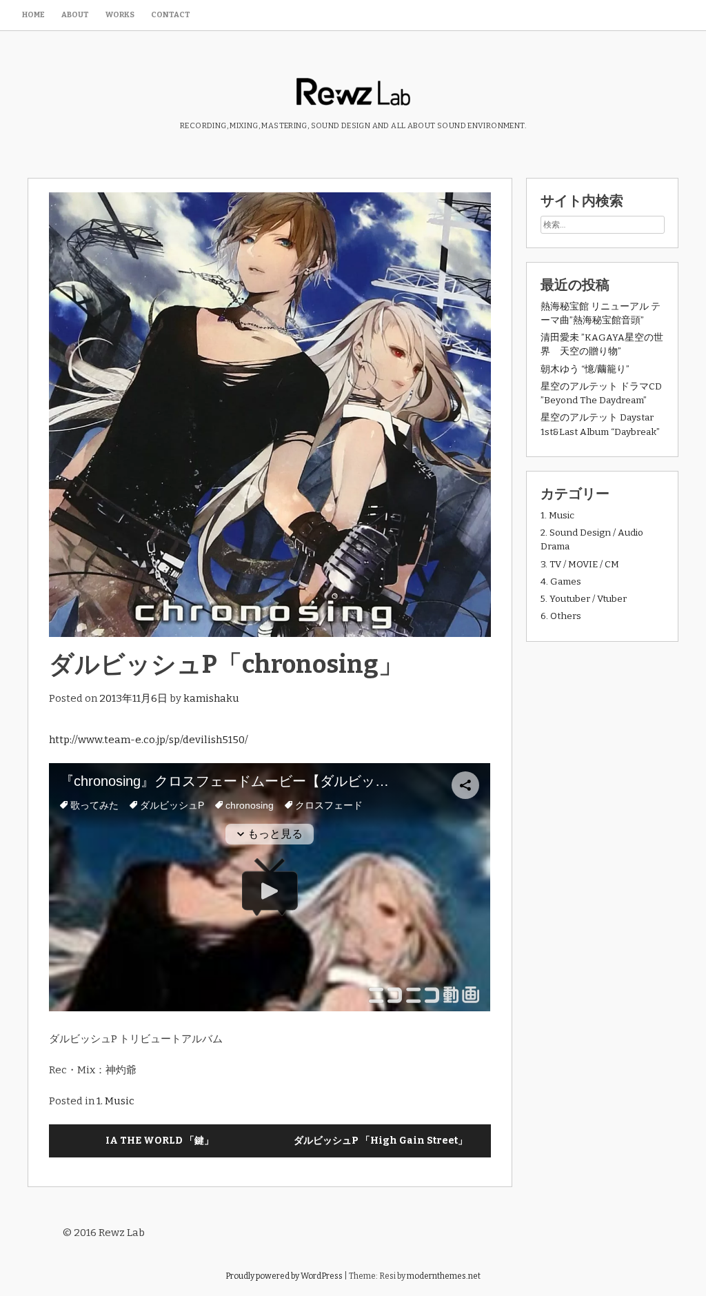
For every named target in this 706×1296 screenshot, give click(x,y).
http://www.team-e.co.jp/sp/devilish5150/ (148, 739)
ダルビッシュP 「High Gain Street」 (380, 1140)
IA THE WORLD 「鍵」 (159, 1140)
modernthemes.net (444, 1276)
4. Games (561, 581)
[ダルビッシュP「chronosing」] (270, 414)
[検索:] (603, 224)
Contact (170, 14)
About (75, 14)
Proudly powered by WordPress (284, 1276)
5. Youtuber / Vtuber (584, 599)
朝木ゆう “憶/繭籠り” (585, 369)
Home (33, 14)
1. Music (115, 1101)
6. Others (561, 616)
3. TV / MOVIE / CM (580, 564)
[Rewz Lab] (353, 93)
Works (119, 14)
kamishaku (211, 698)
